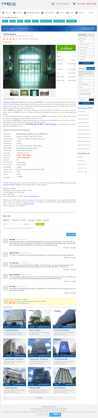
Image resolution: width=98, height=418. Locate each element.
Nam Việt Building (59, 388)
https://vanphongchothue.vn (31, 196)
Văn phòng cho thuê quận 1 (22, 412)
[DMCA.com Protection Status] (55, 414)
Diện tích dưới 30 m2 (83, 115)
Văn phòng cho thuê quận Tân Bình (56, 412)
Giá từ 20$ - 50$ (82, 168)
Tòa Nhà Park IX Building (61, 330)
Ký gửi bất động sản (63, 4)
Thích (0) (66, 293)
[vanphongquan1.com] (8, 3)
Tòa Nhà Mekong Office (61, 359)
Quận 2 (13, 21)
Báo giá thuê (82, 68)
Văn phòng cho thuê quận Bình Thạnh (76, 412)
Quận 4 (28, 21)
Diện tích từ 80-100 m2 (84, 126)
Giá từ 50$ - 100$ (82, 171)
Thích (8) (66, 258)
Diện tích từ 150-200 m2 (84, 134)
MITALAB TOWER (34, 388)
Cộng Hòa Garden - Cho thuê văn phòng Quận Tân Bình (21, 359)
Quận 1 (5, 21)
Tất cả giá (80, 157)
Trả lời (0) (73, 247)
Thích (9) (66, 281)
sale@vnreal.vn (24, 303)
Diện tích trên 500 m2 (83, 148)
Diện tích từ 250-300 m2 (84, 141)
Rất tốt (39, 220)
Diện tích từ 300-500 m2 (84, 145)
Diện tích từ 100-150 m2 (84, 130)
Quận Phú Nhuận (59, 21)
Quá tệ (23, 220)
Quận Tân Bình (71, 21)
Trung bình (31, 220)
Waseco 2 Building (34, 330)
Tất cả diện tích (82, 111)
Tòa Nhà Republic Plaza (11, 330)
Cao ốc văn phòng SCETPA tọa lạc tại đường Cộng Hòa (39, 212)
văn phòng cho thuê (28, 204)
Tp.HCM (72, 212)
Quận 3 (20, 21)
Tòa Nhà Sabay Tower (10, 388)
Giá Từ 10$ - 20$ (82, 164)
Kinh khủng (15, 220)
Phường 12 (58, 212)
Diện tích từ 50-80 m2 (83, 122)
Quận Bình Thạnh (46, 21)
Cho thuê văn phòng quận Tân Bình (13, 102)
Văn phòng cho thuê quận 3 (38, 412)
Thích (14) (66, 247)
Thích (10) (66, 269)
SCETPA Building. (9, 34)
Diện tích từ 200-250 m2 (84, 137)
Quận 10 (35, 21)
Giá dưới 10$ (81, 160)
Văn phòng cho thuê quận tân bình (15, 212)
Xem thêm (39, 397)
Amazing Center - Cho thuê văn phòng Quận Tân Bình (45, 359)
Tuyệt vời (46, 220)
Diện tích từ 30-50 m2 (83, 119)
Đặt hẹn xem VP (90, 68)
